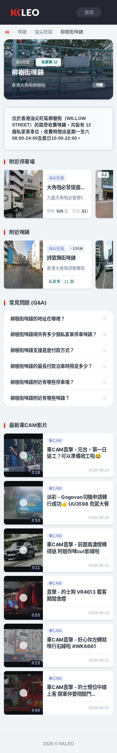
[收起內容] (109, 162)
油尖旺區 (43, 31)
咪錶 (22, 31)
